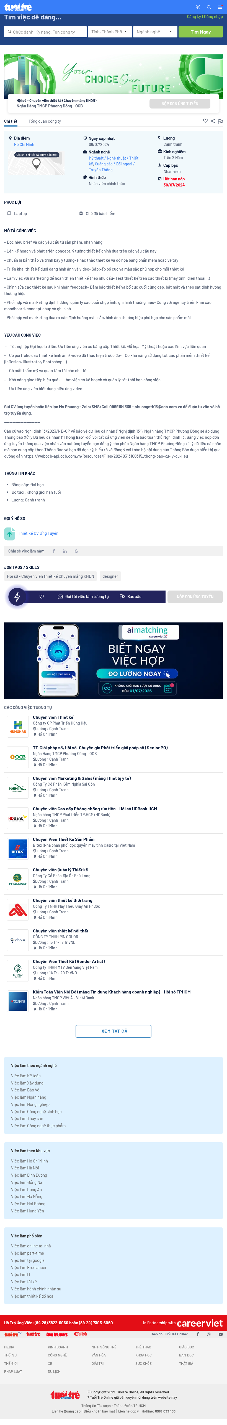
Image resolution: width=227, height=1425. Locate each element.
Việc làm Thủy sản (27, 1118)
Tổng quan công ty (45, 120)
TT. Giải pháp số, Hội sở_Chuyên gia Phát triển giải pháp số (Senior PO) (100, 747)
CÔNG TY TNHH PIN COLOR (55, 936)
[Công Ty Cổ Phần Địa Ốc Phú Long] (18, 879)
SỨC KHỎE (143, 1363)
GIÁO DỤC (186, 1347)
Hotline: (159, 1411)
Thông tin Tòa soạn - (97, 1405)
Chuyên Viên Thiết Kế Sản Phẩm (63, 839)
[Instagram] (208, 1333)
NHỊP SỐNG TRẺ (104, 1347)
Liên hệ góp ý (128, 1411)
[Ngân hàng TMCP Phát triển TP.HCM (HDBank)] (18, 818)
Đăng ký (194, 16)
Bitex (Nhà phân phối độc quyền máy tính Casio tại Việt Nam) (84, 845)
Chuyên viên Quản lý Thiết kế (60, 869)
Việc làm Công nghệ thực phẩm (38, 1125)
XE (50, 1363)
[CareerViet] (199, 1323)
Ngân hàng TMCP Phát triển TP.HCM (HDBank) (71, 814)
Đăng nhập (213, 16)
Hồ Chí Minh (24, 144)
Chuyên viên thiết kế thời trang (62, 900)
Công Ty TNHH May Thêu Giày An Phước (66, 906)
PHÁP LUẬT (13, 1371)
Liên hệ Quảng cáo (66, 1411)
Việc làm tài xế (24, 1281)
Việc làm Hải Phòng (28, 1203)
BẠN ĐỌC (186, 1355)
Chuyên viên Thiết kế (53, 717)
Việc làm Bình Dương (29, 1174)
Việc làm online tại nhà (31, 1245)
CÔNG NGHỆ (57, 1355)
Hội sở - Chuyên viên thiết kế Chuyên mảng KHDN (50, 576)
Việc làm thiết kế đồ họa (32, 1295)
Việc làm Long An (26, 1189)
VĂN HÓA (99, 1355)
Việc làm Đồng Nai (27, 1182)
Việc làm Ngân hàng (28, 1096)
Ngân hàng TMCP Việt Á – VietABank (63, 997)
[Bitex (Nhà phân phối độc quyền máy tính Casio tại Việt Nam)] (18, 848)
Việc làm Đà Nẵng (26, 1196)
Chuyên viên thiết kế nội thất (60, 930)
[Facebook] (198, 1333)
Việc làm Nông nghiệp (30, 1104)
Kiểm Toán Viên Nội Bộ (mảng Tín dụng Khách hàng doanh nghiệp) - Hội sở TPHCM (111, 991)
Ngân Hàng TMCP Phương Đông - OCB (50, 105)
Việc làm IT (21, 1274)
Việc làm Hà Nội (25, 1167)
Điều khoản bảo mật (99, 1411)
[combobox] (45, 31)
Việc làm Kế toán (26, 1075)
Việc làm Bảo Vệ (25, 1089)
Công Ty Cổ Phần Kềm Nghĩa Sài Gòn (64, 784)
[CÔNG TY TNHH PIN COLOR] (18, 940)
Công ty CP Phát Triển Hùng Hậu (60, 723)
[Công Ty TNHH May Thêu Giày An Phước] (18, 909)
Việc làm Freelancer (29, 1267)
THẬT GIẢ (186, 1363)
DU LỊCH (54, 1371)
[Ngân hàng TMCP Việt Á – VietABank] (18, 1001)
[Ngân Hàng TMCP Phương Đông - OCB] (18, 757)
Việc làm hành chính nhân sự (36, 1288)
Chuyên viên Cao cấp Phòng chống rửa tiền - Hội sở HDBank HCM (95, 808)
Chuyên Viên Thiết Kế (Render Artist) (69, 961)
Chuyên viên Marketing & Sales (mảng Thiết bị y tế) (82, 778)
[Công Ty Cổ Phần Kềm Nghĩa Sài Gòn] (18, 787)
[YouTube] (221, 1333)
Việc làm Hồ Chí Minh (29, 1160)
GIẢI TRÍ (98, 1363)
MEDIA (9, 1347)
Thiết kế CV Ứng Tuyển (38, 533)
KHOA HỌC (143, 1355)
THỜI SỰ (10, 1355)
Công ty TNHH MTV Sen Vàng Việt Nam (65, 967)
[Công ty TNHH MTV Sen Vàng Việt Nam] (18, 971)
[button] (209, 6)
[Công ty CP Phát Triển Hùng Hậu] (18, 726)
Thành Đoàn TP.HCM (130, 1405)
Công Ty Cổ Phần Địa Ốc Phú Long (62, 875)
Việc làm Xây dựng (27, 1082)
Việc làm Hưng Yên (27, 1210)
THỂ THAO (143, 1347)
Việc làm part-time (27, 1252)
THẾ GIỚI (10, 1363)
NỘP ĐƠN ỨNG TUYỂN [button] (180, 103)
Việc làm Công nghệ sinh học (36, 1111)
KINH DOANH (58, 1347)
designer (110, 576)
